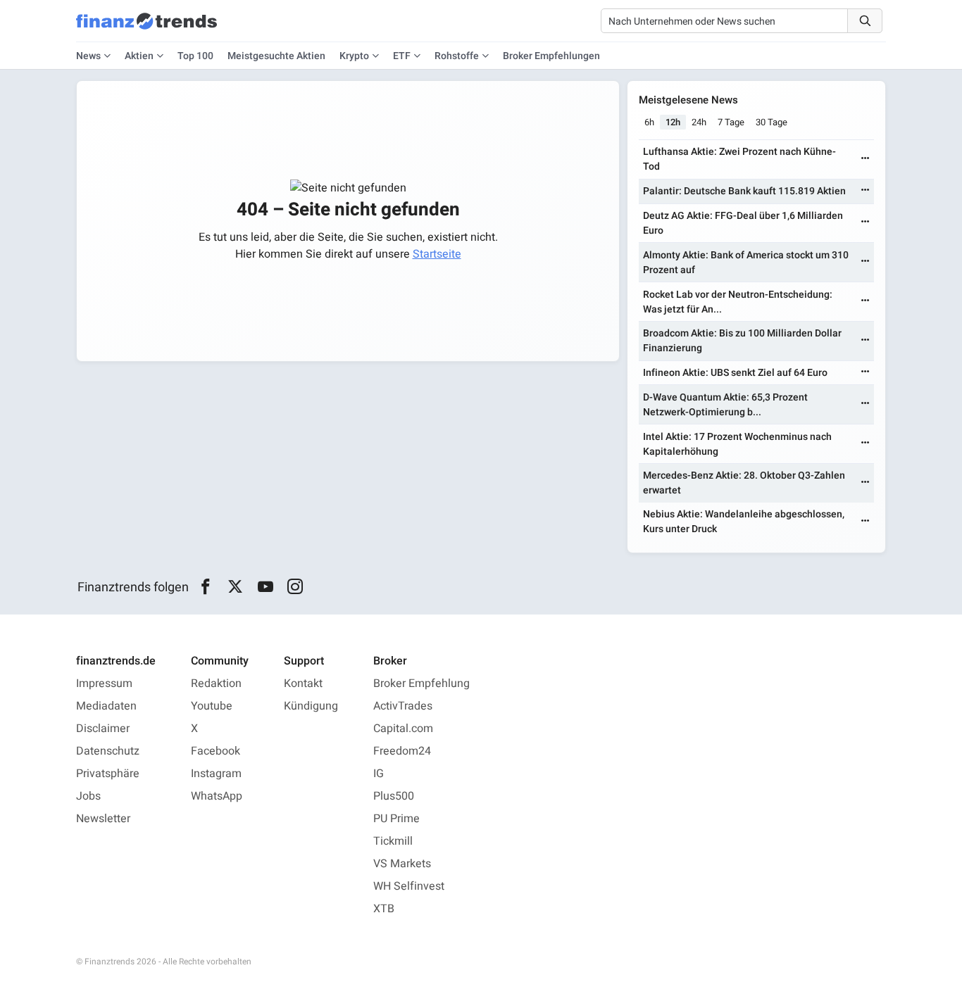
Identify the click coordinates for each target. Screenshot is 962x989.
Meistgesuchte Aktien (276, 56)
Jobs (88, 796)
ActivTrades (402, 706)
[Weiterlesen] (865, 159)
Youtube (211, 706)
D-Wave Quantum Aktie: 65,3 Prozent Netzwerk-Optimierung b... (725, 405)
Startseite (437, 254)
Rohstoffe (457, 56)
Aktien (139, 56)
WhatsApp (216, 796)
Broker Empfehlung (421, 683)
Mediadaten (106, 706)
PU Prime (396, 818)
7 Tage (731, 122)
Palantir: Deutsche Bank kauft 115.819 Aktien (744, 191)
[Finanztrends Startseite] (146, 28)
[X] (235, 587)
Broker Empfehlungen (551, 56)
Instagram (216, 773)
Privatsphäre (107, 773)
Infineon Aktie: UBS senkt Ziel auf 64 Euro (735, 372)
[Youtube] (265, 587)
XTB (383, 908)
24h (699, 122)
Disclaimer (103, 728)
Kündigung (311, 706)
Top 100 (195, 56)
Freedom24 (402, 751)
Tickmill (393, 841)
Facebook (215, 751)
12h (673, 122)
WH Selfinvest (408, 886)
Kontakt (303, 683)
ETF (402, 56)
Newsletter (103, 818)
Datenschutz (107, 751)
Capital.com (403, 728)
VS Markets (402, 863)
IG (378, 773)
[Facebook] (205, 587)
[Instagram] (295, 587)
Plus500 (393, 796)
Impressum (104, 683)
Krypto (354, 56)
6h (649, 122)
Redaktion (216, 683)
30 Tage (771, 122)
